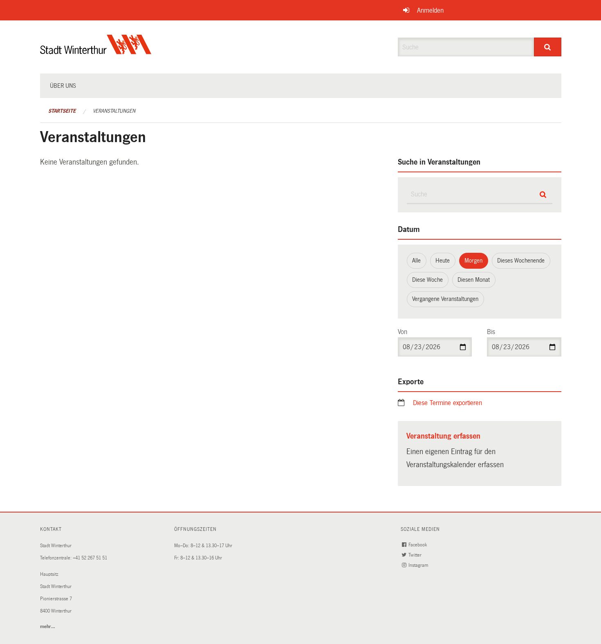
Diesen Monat (473, 279)
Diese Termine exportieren (447, 402)
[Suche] (547, 47)
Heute (442, 260)
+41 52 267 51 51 (90, 558)
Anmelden (430, 10)
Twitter (415, 555)
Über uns (63, 85)
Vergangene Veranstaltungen (445, 299)
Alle (416, 260)
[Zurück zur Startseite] (96, 51)
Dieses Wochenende (521, 260)
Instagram (419, 565)
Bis (491, 331)
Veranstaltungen (114, 111)
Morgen (473, 260)
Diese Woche (427, 279)
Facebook (418, 545)
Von (402, 331)
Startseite (62, 111)
